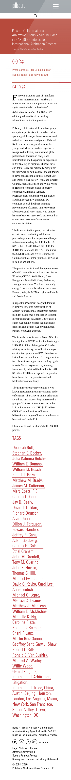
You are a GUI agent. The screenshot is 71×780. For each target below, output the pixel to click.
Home (15, 727)
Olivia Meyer (41, 74)
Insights (24, 727)
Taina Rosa (27, 74)
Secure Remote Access (24, 755)
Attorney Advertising (23, 752)
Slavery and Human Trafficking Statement (35, 759)
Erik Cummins (37, 70)
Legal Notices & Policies (25, 748)
